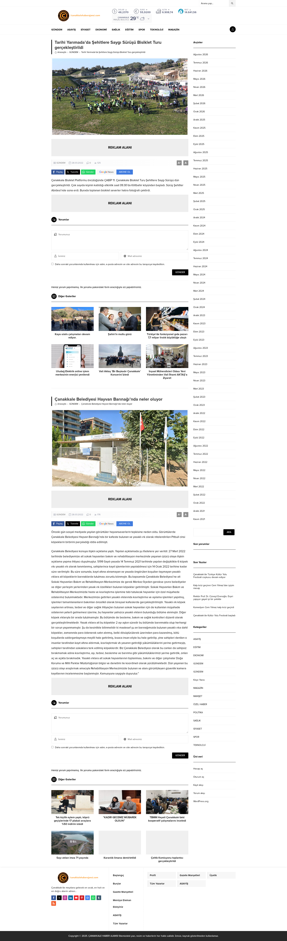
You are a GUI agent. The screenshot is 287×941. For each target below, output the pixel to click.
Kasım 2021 (199, 519)
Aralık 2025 (199, 119)
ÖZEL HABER (200, 704)
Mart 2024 (198, 290)
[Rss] (53, 903)
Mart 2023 (198, 388)
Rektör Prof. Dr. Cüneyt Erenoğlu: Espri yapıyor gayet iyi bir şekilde (213, 598)
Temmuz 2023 (200, 356)
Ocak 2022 (199, 502)
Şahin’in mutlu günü (120, 334)
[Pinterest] (82, 897)
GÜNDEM (73, 52)
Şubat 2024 (199, 299)
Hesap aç (198, 768)
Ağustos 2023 (200, 348)
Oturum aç (198, 776)
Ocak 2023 (199, 405)
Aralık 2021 (199, 511)
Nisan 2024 (199, 282)
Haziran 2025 (200, 168)
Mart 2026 (198, 95)
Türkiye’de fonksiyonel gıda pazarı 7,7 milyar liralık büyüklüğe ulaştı (167, 336)
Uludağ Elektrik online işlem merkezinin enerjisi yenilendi (72, 373)
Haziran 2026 (200, 70)
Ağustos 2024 (200, 250)
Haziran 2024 (200, 266)
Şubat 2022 (199, 494)
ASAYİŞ (197, 639)
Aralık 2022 (199, 413)
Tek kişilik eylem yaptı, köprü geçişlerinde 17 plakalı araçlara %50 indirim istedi (72, 821)
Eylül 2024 (198, 242)
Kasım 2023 (199, 323)
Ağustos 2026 (200, 54)
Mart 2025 (198, 193)
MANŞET (197, 696)
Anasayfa (61, 52)
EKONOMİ (198, 655)
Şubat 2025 (199, 201)
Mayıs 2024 (199, 274)
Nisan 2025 (199, 185)
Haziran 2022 (200, 462)
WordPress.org (200, 801)
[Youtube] (76, 897)
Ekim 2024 (198, 233)
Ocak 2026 (199, 111)
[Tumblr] (98, 897)
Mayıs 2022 (199, 470)
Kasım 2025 (199, 127)
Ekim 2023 (198, 331)
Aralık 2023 (199, 315)
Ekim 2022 (198, 429)
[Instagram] (65, 897)
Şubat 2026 (199, 103)
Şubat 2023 (199, 396)
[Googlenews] (87, 897)
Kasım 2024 (199, 225)
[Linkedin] (70, 897)
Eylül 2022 (198, 437)
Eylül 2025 (198, 144)
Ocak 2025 (199, 209)
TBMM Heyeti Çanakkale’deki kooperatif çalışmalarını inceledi (167, 819)
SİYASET (197, 728)
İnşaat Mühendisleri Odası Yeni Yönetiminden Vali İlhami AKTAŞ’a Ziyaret (167, 375)
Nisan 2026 (199, 87)
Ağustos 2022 (200, 445)
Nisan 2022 (199, 478)
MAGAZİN (198, 688)
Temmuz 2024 (200, 258)
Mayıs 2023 (199, 372)
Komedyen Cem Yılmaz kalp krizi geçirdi (213, 607)
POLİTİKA (198, 712)
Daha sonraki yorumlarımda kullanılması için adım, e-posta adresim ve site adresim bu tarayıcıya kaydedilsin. (110, 264)
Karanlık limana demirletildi (120, 857)
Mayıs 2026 (199, 79)
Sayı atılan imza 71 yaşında (72, 857)
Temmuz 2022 (200, 454)
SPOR (196, 737)
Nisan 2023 (199, 380)
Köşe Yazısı (199, 679)
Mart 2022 (198, 486)
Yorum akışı (199, 793)
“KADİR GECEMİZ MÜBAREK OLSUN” (120, 819)
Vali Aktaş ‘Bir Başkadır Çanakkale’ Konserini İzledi (120, 373)
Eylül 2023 (198, 339)
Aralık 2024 (199, 217)
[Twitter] (59, 897)
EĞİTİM (196, 647)
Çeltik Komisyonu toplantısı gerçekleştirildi (167, 859)
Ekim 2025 (198, 136)
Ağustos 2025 (200, 152)
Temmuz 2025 (200, 160)
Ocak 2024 (199, 307)
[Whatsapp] (93, 897)
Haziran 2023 (200, 364)
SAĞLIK (197, 720)
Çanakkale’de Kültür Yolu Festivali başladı (214, 615)
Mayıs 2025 (199, 176)
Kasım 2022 (199, 421)
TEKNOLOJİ (199, 745)
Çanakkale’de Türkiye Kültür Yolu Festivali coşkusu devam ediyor (210, 576)
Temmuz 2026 (200, 62)
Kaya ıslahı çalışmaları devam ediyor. (72, 336)
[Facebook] (53, 897)
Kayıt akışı (198, 785)
